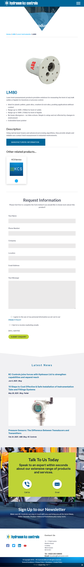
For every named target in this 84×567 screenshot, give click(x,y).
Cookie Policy (58, 562)
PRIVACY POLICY (14, 320)
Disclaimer (49, 562)
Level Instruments (24, 34)
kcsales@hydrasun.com (59, 556)
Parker (26, 393)
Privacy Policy (40, 562)
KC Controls (32, 437)
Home (8, 34)
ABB (13, 34)
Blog (20, 381)
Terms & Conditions (28, 562)
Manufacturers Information (25, 142)
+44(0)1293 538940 (55, 554)
